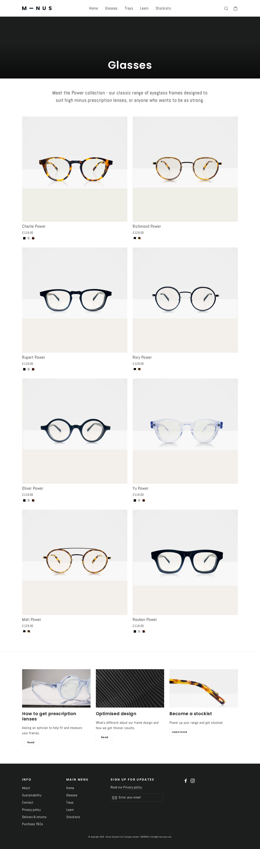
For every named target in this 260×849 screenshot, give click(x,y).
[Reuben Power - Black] (134, 631)
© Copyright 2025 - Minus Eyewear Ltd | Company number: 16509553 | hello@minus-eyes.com (130, 836)
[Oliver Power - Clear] (28, 500)
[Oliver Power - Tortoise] (33, 500)
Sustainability (31, 795)
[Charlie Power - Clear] (28, 238)
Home (93, 8)
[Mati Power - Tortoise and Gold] (28, 631)
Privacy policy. (133, 787)
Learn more (179, 732)
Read (30, 742)
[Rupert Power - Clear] (28, 369)
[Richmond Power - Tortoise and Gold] (139, 238)
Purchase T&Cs (32, 824)
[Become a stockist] (203, 688)
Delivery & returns (34, 817)
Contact (27, 802)
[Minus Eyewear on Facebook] (186, 780)
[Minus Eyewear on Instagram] (192, 780)
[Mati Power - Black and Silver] (24, 631)
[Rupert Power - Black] (24, 369)
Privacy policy (31, 810)
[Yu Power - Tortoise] (143, 500)
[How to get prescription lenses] (56, 688)
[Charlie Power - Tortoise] (33, 238)
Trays (129, 8)
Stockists (163, 8)
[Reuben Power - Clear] (139, 631)
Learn (144, 8)
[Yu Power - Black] (134, 500)
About (26, 788)
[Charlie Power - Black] (24, 238)
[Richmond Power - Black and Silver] (134, 238)
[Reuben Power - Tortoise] (143, 631)
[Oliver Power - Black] (24, 500)
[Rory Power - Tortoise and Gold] (139, 369)
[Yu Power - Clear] (139, 500)
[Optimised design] (130, 688)
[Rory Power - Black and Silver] (134, 369)
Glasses (111, 8)
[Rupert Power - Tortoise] (33, 369)
